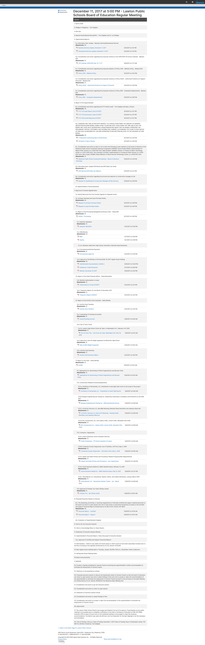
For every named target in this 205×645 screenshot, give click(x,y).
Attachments (63, 12)
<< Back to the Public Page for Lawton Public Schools (74, 628)
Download (62, 10)
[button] (193, 2)
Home (3, 5)
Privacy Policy (62, 639)
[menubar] (102, 2)
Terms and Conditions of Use (112, 639)
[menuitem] (187, 2)
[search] (187, 2)
